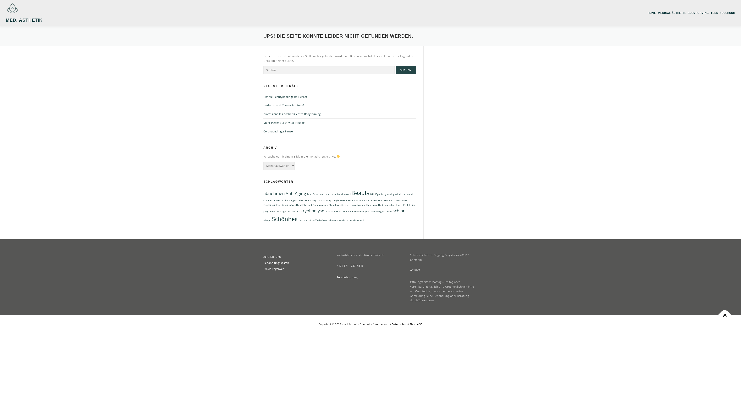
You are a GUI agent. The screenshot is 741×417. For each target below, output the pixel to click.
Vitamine (333, 220)
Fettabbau (353, 200)
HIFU (404, 205)
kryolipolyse (312, 211)
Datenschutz (400, 324)
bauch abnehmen (328, 194)
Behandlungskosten (276, 263)
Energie (335, 200)
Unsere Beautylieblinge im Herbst (285, 97)
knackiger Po (283, 211)
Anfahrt (415, 270)
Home (652, 13)
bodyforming (387, 194)
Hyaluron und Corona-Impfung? (283, 105)
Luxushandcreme (333, 211)
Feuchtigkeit (269, 205)
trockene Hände (307, 220)
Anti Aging (296, 193)
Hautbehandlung (392, 205)
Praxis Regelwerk (274, 269)
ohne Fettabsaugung (359, 211)
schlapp (267, 220)
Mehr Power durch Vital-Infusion (284, 123)
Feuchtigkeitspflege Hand (289, 205)
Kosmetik (295, 211)
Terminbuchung (723, 13)
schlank (400, 211)
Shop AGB (416, 324)
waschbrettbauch (347, 220)
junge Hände (269, 211)
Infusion (411, 205)
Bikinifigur (375, 194)
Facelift (343, 200)
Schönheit (285, 219)
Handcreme (371, 205)
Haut (380, 205)
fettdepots (364, 200)
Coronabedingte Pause (278, 131)
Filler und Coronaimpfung (315, 205)
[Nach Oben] (725, 315)
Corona (267, 200)
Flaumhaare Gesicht (339, 205)
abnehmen (274, 193)
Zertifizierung (272, 257)
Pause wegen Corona (381, 211)
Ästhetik (360, 220)
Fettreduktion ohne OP (395, 200)
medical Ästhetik (672, 13)
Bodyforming (698, 13)
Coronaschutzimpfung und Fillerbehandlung (294, 200)
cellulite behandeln (404, 194)
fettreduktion (376, 200)
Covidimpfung (324, 200)
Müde (346, 211)
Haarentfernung (357, 205)
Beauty (360, 193)
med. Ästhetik (24, 20)
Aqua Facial (312, 194)
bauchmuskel (344, 194)
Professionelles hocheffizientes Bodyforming (292, 114)
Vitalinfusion (321, 220)
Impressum (382, 324)
